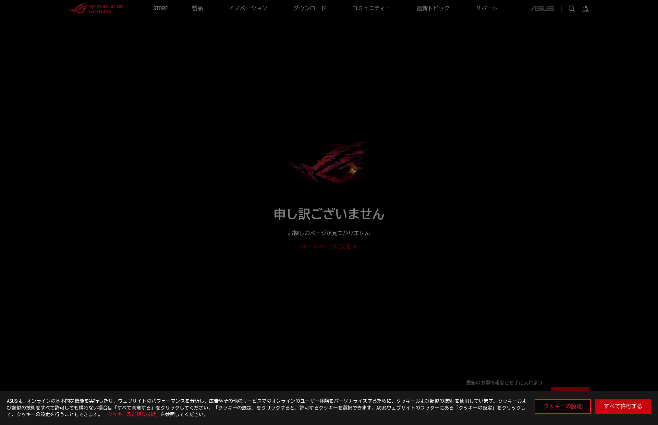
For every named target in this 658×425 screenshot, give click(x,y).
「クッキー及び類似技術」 (131, 414)
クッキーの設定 (563, 406)
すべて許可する (623, 406)
